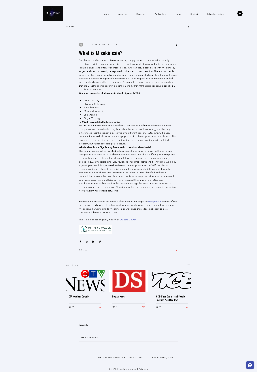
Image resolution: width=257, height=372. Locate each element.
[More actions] (176, 44)
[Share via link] (100, 241)
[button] (188, 26)
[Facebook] (240, 13)
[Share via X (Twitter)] (87, 241)
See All (188, 264)
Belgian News (118, 296)
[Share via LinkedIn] (93, 241)
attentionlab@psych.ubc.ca (163, 357)
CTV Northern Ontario (79, 296)
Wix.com (143, 369)
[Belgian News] (128, 281)
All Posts (70, 26)
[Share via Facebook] (80, 241)
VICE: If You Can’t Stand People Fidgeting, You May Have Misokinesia (170, 298)
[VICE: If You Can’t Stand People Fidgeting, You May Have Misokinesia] (171, 280)
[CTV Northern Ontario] (85, 280)
